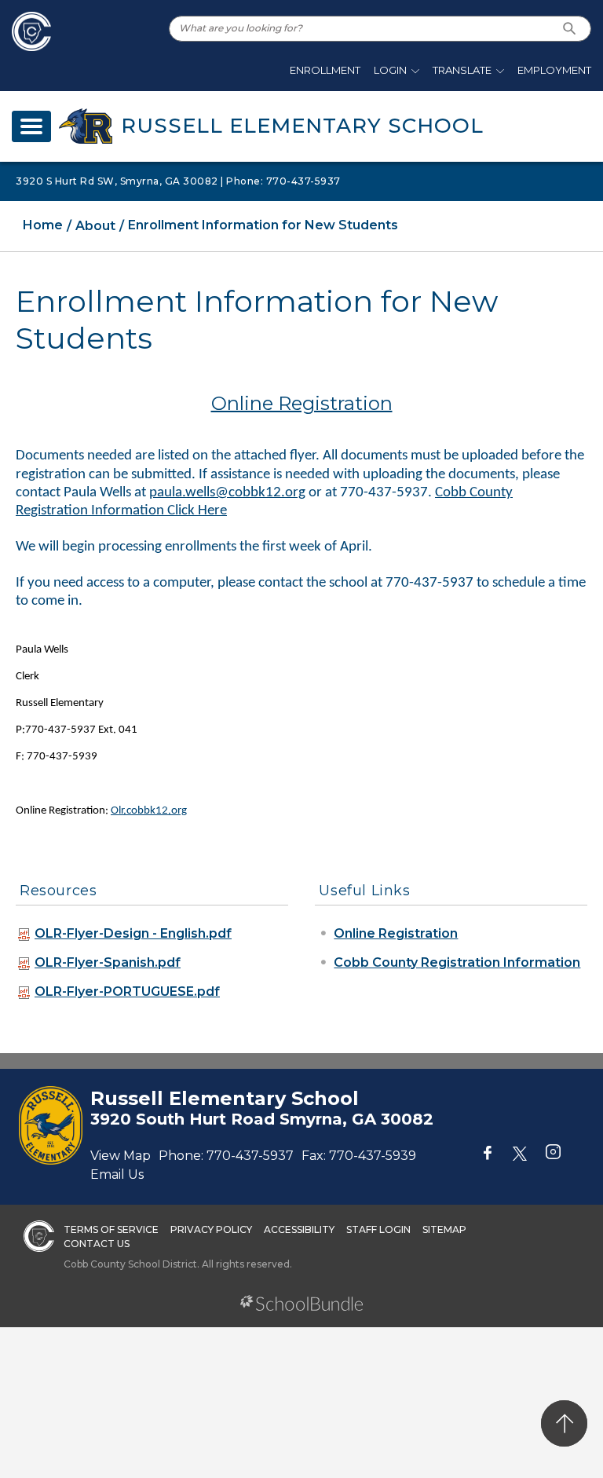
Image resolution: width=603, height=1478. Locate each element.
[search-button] (570, 28)
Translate (462, 70)
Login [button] (390, 70)
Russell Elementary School (302, 126)
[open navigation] (31, 126)
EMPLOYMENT (554, 70)
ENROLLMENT (325, 70)
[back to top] (564, 1423)
